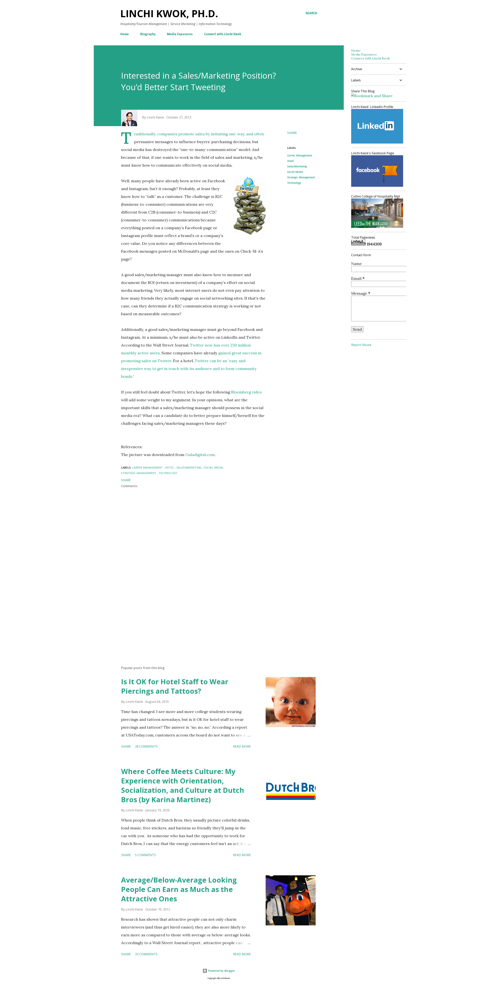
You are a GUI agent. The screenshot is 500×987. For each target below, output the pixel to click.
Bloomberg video (246, 392)
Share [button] (292, 133)
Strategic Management (301, 177)
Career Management (299, 155)
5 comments (145, 855)
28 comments (146, 746)
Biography (147, 34)
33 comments (146, 954)
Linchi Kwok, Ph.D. (169, 13)
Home (124, 34)
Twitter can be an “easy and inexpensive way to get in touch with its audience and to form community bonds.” (189, 368)
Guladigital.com (200, 454)
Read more (242, 746)
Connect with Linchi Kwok (222, 34)
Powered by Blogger (221, 971)
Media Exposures (180, 34)
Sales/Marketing (297, 166)
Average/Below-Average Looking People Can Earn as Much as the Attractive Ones (179, 889)
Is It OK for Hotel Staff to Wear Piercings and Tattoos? (174, 686)
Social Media (295, 172)
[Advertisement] (187, 617)
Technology (294, 183)
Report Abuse (361, 345)
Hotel (290, 161)
